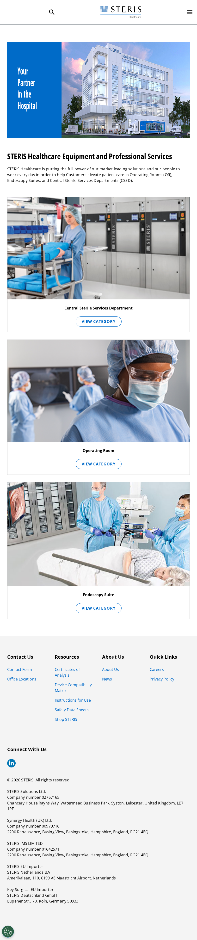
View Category (99, 321)
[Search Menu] (52, 12)
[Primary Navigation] (189, 12)
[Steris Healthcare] (120, 12)
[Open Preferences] (8, 932)
